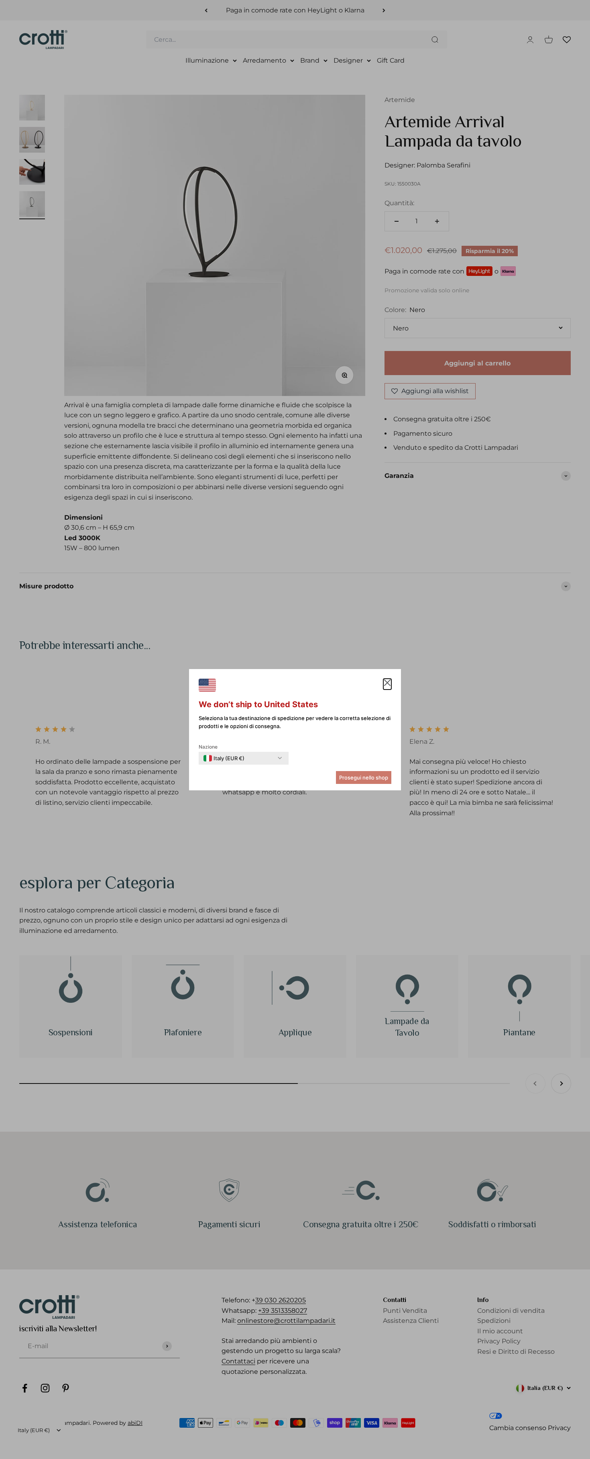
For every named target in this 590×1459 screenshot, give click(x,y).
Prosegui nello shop (363, 777)
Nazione (208, 747)
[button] (387, 684)
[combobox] (223, 758)
